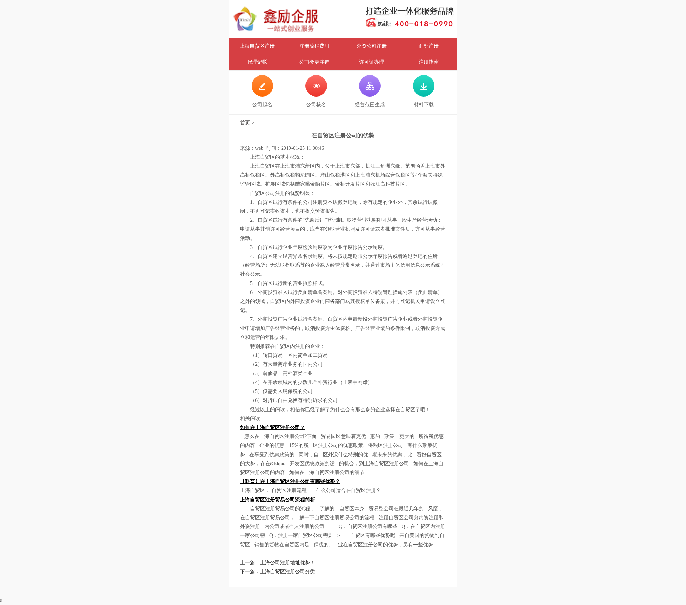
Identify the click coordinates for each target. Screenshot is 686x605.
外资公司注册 (372, 46)
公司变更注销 (314, 62)
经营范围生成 (370, 94)
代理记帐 (257, 62)
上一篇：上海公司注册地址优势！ (277, 562)
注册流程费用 (314, 46)
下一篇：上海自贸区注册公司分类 (277, 571)
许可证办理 (371, 62)
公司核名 (316, 94)
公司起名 (262, 94)
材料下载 (424, 94)
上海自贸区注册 (257, 46)
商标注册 (429, 46)
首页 (245, 123)
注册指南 (429, 62)
